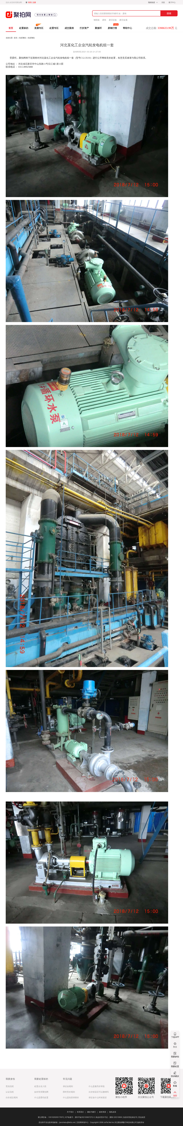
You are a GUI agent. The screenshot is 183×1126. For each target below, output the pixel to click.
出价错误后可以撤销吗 (99, 1092)
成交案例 (69, 28)
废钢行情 (112, 28)
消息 (163, 2)
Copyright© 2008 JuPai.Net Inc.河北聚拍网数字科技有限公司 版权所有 (117, 1122)
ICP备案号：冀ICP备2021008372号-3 (80, 1117)
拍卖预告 (22, 37)
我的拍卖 (151, 2)
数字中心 (172, 2)
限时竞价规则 (69, 1092)
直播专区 (38, 28)
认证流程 (10, 1092)
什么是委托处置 (41, 1097)
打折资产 (84, 28)
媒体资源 (103, 1112)
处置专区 (54, 28)
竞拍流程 (10, 1086)
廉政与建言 (92, 1112)
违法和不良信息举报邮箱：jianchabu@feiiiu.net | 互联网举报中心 (63, 1122)
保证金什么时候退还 (98, 1097)
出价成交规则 (12, 1097)
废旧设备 (113, 19)
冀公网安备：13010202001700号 (51, 1117)
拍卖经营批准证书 (130, 1117)
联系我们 (81, 1112)
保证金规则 (68, 1086)
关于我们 (71, 1112)
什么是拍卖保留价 (71, 1097)
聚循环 (98, 28)
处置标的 (23, 28)
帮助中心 (127, 28)
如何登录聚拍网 (41, 1092)
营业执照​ (141, 1117)
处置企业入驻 (40, 1086)
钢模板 (97, 19)
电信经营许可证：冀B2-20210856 (109, 1117)
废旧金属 (123, 19)
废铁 (104, 19)
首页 (11, 28)
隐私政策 (112, 1112)
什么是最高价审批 (97, 1086)
